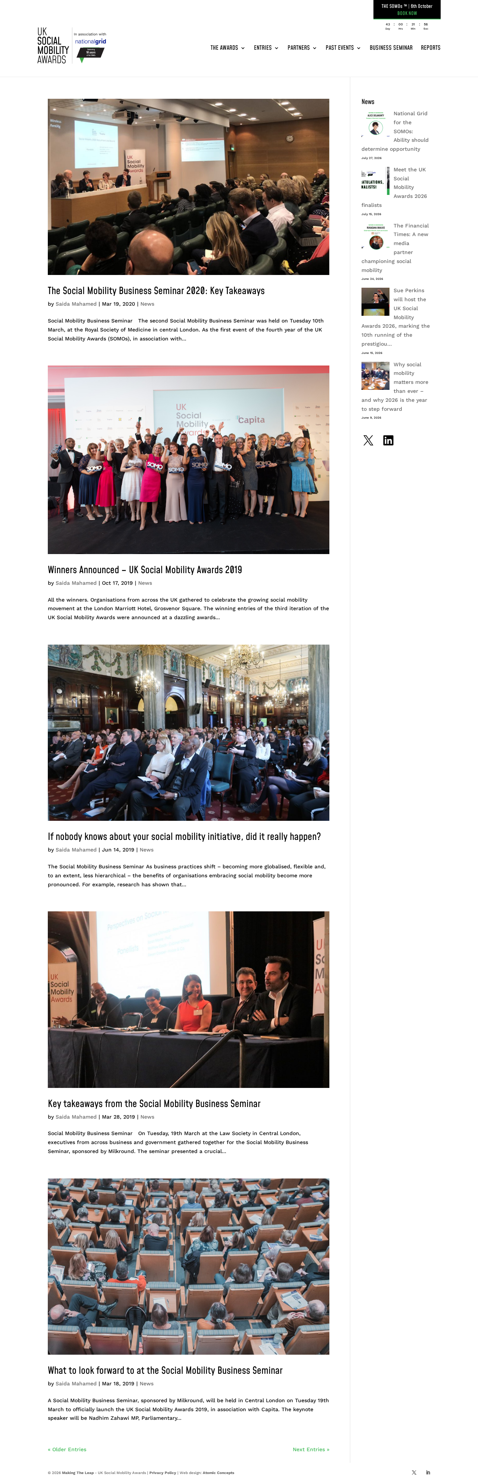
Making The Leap (78, 1473)
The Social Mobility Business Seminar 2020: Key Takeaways (156, 291)
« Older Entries (67, 1449)
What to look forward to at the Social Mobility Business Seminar (165, 1370)
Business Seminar (391, 48)
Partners (299, 48)
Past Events (340, 48)
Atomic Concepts (218, 1473)
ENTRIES (263, 48)
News (147, 304)
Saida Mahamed (76, 304)
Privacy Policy (162, 1473)
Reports (431, 48)
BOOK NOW (407, 13)
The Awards (224, 48)
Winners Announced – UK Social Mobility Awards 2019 (145, 570)
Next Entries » (311, 1449)
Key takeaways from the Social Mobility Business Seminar (154, 1104)
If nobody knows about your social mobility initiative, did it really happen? (184, 837)
